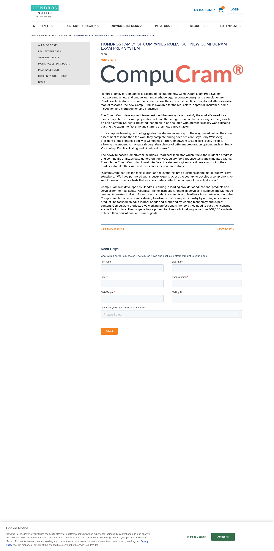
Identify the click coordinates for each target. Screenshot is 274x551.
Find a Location (164, 26)
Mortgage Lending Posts (54, 63)
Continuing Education (81, 26)
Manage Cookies (196, 537)
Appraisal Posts (48, 57)
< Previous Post (112, 229)
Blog (68, 35)
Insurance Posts (49, 70)
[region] (137, 536)
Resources (197, 26)
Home (34, 35)
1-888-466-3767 (204, 10)
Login (235, 9)
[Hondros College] (51, 11)
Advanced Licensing (125, 26)
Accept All (223, 537)
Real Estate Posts (49, 51)
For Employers (230, 26)
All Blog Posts (48, 45)
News (41, 82)
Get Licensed (42, 26)
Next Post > (225, 229)
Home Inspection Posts (52, 76)
